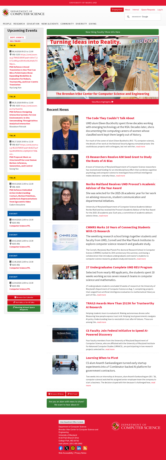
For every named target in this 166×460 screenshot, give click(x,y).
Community (67, 23)
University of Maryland (83, 3)
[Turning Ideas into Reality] (102, 67)
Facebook (61, 448)
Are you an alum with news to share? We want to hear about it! (67, 403)
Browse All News (57, 394)
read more (140, 146)
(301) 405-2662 (75, 443)
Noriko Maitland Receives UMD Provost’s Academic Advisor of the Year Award (120, 186)
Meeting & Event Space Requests (25, 308)
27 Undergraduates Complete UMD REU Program (119, 267)
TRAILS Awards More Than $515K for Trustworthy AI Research (120, 305)
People (7, 23)
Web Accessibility (66, 452)
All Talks (15, 41)
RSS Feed (73, 394)
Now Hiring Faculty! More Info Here (103, 31)
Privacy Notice (80, 452)
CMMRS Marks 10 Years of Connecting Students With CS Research (118, 229)
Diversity (81, 23)
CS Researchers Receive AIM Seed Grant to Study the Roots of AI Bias (119, 159)
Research (19, 23)
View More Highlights (102, 101)
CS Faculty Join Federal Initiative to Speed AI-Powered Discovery (117, 332)
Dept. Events (18, 37)
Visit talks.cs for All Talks (24, 302)
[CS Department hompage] (135, 425)
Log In (160, 9)
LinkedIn (79, 448)
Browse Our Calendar (24, 297)
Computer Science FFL (19, 225)
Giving (92, 23)
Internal (136, 9)
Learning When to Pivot (102, 358)
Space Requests (148, 9)
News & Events (50, 23)
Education (33, 23)
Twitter (67, 448)
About (127, 9)
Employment (117, 9)
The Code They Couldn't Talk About (110, 118)
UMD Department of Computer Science (23, 12)
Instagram (73, 448)
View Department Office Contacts (71, 422)
